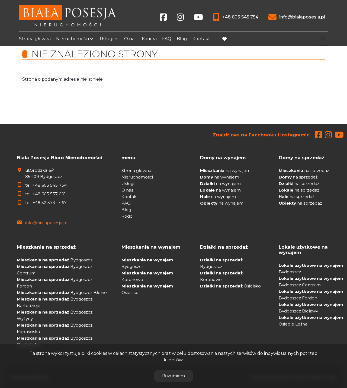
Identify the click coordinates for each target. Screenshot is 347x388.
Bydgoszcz (54, 259)
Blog (182, 38)
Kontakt (201, 38)
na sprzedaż (304, 170)
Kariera (149, 38)
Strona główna (35, 38)
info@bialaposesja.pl (46, 222)
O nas (130, 38)
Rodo (127, 216)
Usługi (106, 38)
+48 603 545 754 (50, 185)
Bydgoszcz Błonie (62, 292)
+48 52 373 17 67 (50, 202)
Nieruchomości (72, 38)
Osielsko (230, 286)
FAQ (166, 38)
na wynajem (225, 170)
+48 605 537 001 (49, 193)
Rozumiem (173, 375)
